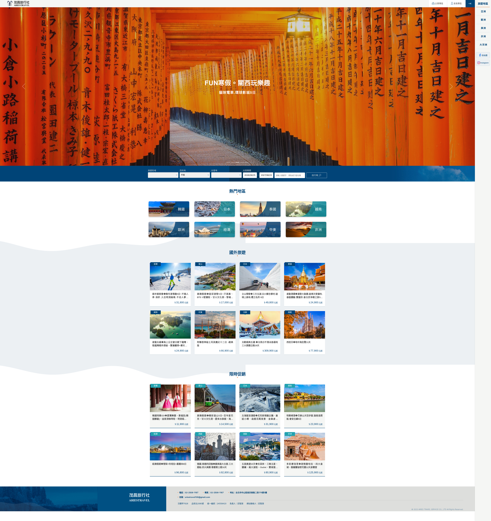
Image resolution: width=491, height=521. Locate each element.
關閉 (470, 3)
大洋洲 (483, 44)
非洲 (483, 36)
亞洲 (483, 11)
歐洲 (483, 20)
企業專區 (439, 3)
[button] (23, 86)
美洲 (483, 28)
